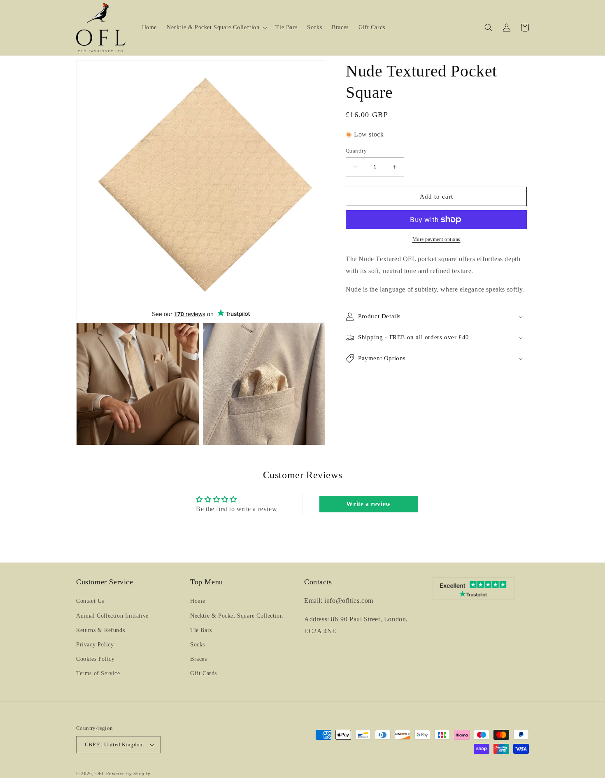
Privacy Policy (95, 644)
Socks (197, 644)
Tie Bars (201, 630)
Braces (198, 659)
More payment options (436, 239)
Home (197, 601)
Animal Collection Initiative (112, 616)
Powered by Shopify (128, 773)
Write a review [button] (368, 503)
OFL (100, 773)
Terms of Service (98, 673)
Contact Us (90, 601)
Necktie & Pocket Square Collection (236, 616)
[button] (216, 27)
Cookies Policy (95, 659)
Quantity (356, 151)
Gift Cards (203, 673)
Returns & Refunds (100, 630)
